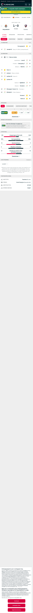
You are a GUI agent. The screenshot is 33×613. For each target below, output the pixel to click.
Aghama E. (22, 82)
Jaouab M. (9, 49)
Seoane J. (22, 86)
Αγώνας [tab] (4, 34)
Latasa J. (9, 73)
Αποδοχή (16, 601)
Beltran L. (17, 66)
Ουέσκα (26, 29)
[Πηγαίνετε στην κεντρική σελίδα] (9, 5)
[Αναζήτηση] (26, 4)
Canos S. (15, 76)
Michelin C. (9, 92)
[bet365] (4, 112)
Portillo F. (15, 63)
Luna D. (23, 60)
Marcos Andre (15, 73)
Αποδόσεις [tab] (12, 34)
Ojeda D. (17, 82)
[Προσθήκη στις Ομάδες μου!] (1, 26)
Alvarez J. (17, 86)
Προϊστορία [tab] (20, 34)
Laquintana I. (17, 60)
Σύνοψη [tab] (4, 39)
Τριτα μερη (20, 586)
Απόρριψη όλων (17, 605)
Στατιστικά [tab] (12, 39)
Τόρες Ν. (15, 49)
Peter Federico (17, 92)
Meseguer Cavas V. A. (12, 89)
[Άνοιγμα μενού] (29, 4)
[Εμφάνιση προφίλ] (6, 26)
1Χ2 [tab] (3, 106)
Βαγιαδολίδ (6, 29)
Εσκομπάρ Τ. (21, 63)
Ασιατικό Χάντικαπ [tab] (21, 106)
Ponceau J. (21, 89)
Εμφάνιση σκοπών (16, 610)
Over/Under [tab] (10, 106)
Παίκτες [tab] (20, 39)
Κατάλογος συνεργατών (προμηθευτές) (11, 597)
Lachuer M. (9, 76)
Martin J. (23, 66)
